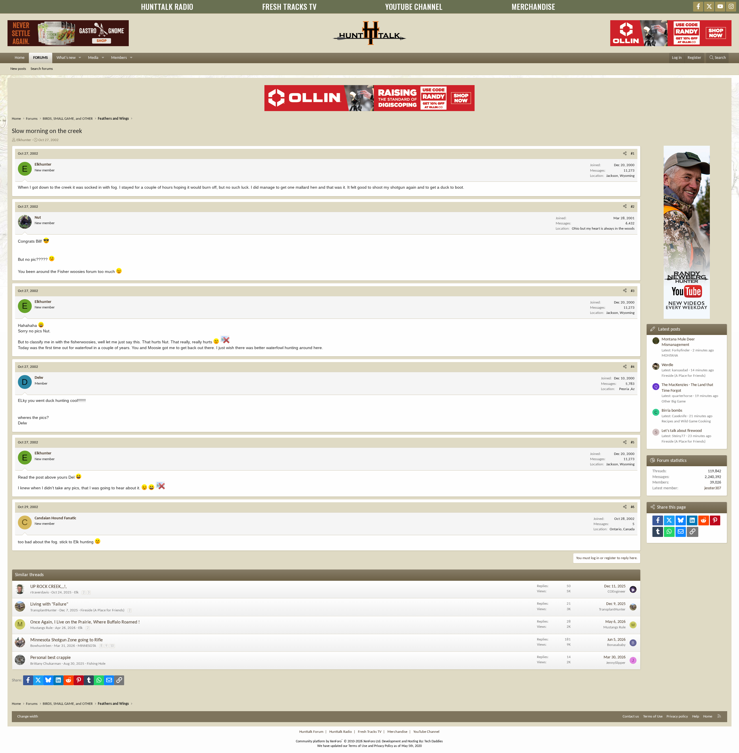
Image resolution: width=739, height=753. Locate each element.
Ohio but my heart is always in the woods (603, 229)
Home (20, 58)
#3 (633, 291)
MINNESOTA (87, 646)
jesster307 (712, 488)
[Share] (625, 153)
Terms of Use (653, 716)
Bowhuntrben (40, 646)
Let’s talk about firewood (682, 431)
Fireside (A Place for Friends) (102, 610)
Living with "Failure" (49, 604)
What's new (66, 58)
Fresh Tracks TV (369, 732)
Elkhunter (23, 140)
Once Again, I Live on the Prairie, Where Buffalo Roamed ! (85, 622)
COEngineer (617, 591)
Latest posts (669, 329)
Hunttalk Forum (311, 732)
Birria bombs (672, 411)
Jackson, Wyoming (620, 176)
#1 (633, 154)
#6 (633, 507)
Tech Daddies (433, 741)
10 (112, 646)
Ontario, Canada (622, 529)
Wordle (667, 365)
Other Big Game (674, 401)
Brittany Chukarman (45, 664)
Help (695, 716)
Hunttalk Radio (340, 732)
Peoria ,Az (627, 389)
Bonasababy (616, 645)
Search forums (42, 69)
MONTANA (670, 355)
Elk (76, 592)
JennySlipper (616, 663)
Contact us (631, 716)
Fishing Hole (96, 664)
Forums (40, 58)
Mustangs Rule (41, 628)
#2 (633, 207)
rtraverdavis (39, 592)
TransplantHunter (43, 610)
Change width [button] (27, 716)
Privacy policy (677, 716)
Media (93, 58)
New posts (18, 69)
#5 (633, 442)
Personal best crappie (50, 657)
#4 (633, 367)
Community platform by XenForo (338, 741)
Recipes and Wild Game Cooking (686, 421)
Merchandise (397, 732)
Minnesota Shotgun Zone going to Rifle (66, 640)
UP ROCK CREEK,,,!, (48, 587)
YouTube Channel (426, 732)
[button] (80, 58)
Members (119, 58)
